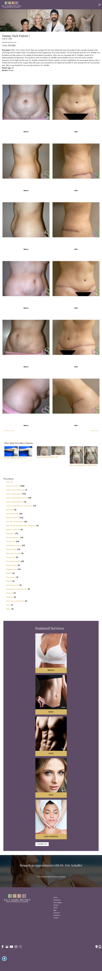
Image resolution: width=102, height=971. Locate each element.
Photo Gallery (57, 902)
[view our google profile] (7, 946)
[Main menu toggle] (99, 4)
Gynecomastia (11, 549)
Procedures (57, 900)
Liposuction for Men (13, 553)
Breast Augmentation (13, 494)
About (55, 897)
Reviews (55, 905)
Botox (8, 605)
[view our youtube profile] (11, 946)
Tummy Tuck (10, 541)
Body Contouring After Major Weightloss (21, 525)
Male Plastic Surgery (13, 545)
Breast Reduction (12, 514)
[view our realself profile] (20, 946)
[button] (42, 844)
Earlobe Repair (11, 565)
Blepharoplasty (11, 569)
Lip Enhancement (12, 585)
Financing (56, 913)
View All (9, 482)
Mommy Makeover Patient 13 (82, 465)
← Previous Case (8, 430)
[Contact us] (96, 946)
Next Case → (95, 430)
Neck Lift (9, 593)
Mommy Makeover (13, 537)
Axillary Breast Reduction (15, 490)
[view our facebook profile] (2, 946)
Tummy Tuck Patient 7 (16, 36)
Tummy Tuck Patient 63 (47, 456)
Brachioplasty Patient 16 (15, 457)
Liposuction (10, 533)
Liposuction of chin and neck (16, 589)
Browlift (9, 573)
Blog (54, 910)
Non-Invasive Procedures (15, 601)
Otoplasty (9, 597)
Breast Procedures (13, 486)
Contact (55, 918)
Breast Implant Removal (14, 502)
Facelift (9, 581)
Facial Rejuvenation (13, 561)
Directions (56, 915)
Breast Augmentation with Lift (17, 498)
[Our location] (100, 946)
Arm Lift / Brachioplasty (15, 521)
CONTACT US (42, 844)
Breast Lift (10, 510)
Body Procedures (12, 517)
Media (55, 908)
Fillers (8, 609)
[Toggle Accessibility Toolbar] (4, 958)
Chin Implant (11, 577)
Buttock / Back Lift (13, 529)
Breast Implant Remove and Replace (19, 506)
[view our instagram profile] (16, 946)
